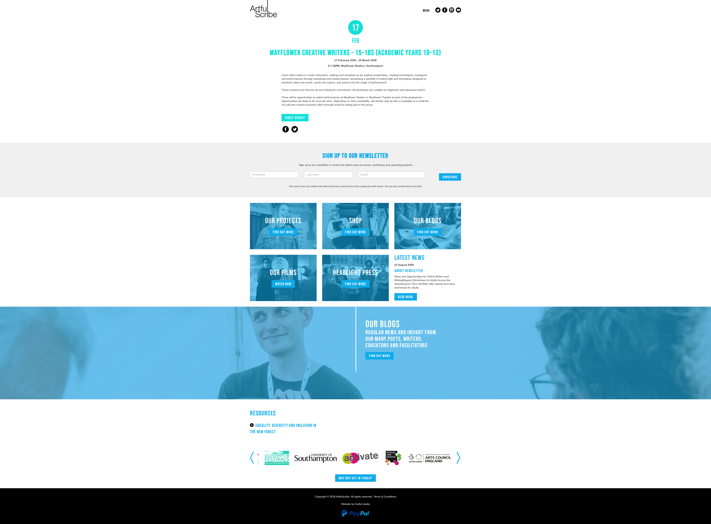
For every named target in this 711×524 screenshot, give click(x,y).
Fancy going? (295, 118)
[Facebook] (285, 129)
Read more (405, 297)
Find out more (283, 232)
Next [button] (458, 457)
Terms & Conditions (384, 496)
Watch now (283, 284)
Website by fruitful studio (355, 504)
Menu (426, 10)
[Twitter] (294, 129)
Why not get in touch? (355, 478)
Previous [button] (252, 457)
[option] (281, 458)
